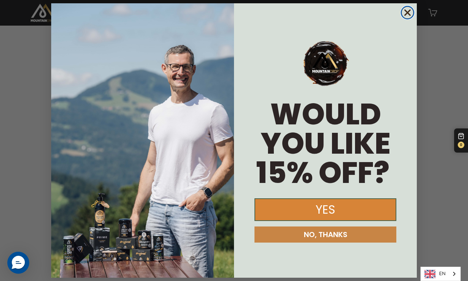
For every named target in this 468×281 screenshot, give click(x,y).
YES (325, 209)
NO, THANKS (325, 234)
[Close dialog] (407, 12)
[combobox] (440, 274)
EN (442, 273)
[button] (18, 263)
